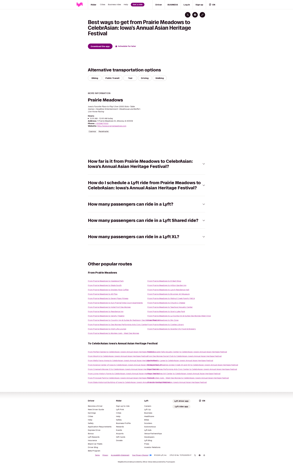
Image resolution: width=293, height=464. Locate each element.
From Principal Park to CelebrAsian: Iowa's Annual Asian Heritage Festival (121, 378)
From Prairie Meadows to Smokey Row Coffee (108, 289)
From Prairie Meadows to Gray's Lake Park (166, 311)
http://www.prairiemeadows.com (111, 126)
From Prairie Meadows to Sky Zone (162, 320)
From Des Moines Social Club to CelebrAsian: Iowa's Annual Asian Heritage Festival (184, 356)
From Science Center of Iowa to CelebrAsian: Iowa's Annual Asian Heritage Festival (124, 365)
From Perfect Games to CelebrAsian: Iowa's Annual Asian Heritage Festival (121, 352)
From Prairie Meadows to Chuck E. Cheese (166, 303)
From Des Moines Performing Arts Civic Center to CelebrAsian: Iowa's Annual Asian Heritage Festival (192, 369)
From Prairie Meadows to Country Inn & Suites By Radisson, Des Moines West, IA (123, 320)
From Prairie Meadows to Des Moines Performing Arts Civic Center (117, 324)
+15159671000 (101, 123)
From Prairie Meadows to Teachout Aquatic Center (170, 307)
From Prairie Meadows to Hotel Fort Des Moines (109, 307)
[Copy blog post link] (202, 15)
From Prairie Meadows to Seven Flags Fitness (108, 298)
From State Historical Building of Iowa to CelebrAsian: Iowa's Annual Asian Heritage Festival (129, 382)
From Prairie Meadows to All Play (103, 294)
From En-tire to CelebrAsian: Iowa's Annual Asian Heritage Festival (177, 382)
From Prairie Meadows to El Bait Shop (164, 281)
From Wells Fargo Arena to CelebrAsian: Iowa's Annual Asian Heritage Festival (122, 360)
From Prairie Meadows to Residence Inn (105, 311)
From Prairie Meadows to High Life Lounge (107, 329)
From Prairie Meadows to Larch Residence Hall (168, 289)
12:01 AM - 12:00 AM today (101, 118)
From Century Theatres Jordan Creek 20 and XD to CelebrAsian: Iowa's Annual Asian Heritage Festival (192, 365)
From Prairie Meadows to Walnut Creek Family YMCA (171, 298)
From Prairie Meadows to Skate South (105, 285)
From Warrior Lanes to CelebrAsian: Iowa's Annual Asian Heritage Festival (180, 360)
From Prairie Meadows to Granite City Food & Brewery (171, 329)
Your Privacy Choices (140, 455)
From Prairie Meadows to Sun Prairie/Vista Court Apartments (115, 303)
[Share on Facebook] (195, 15)
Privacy (105, 455)
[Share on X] (187, 15)
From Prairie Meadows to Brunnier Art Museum (168, 294)
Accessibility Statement (120, 455)
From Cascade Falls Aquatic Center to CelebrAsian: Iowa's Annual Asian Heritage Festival (187, 352)
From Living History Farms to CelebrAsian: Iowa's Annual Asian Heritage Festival (124, 373)
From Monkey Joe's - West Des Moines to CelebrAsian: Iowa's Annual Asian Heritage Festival (188, 378)
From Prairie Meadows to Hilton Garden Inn (166, 285)
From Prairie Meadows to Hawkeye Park (105, 281)
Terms (97, 455)
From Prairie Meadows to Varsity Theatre (106, 316)
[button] (146, 164)
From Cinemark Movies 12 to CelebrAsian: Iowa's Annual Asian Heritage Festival (123, 369)
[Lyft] (79, 4)
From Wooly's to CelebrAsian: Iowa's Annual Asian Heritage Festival (118, 356)
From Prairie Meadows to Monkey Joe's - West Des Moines (113, 333)
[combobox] (212, 4)
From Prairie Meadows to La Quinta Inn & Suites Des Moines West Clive (179, 316)
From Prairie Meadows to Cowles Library (165, 324)
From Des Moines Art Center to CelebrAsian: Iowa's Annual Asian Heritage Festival (183, 373)
